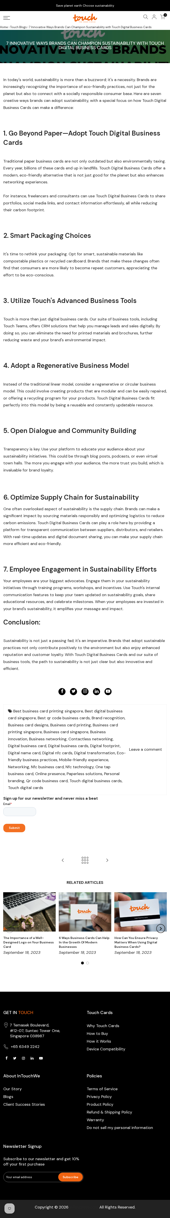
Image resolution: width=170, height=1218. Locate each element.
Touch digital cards (25, 787)
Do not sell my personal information (120, 1127)
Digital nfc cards (57, 753)
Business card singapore (66, 732)
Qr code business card (47, 781)
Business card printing (70, 725)
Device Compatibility (106, 1049)
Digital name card (24, 753)
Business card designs (28, 725)
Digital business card (27, 746)
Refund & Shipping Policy (109, 1112)
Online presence (50, 773)
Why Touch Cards (103, 1025)
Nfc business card (47, 767)
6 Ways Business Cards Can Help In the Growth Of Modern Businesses (84, 942)
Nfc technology (80, 767)
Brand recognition (108, 718)
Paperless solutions (84, 773)
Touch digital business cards (96, 781)
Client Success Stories (24, 1104)
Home (4, 27)
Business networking (48, 739)
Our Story (12, 1089)
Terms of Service (102, 1089)
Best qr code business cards (64, 718)
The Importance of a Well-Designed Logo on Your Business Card (28, 942)
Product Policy (100, 1104)
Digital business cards (68, 746)
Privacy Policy (99, 1096)
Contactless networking (90, 739)
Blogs (8, 1096)
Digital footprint (105, 746)
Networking (18, 767)
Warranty (95, 1120)
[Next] (160, 928)
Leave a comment (145, 749)
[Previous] (9, 928)
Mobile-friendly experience (83, 759)
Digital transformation (94, 753)
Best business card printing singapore (48, 711)
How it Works (99, 1041)
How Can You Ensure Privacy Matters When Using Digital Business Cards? (136, 942)
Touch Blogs (18, 27)
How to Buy (97, 1033)
